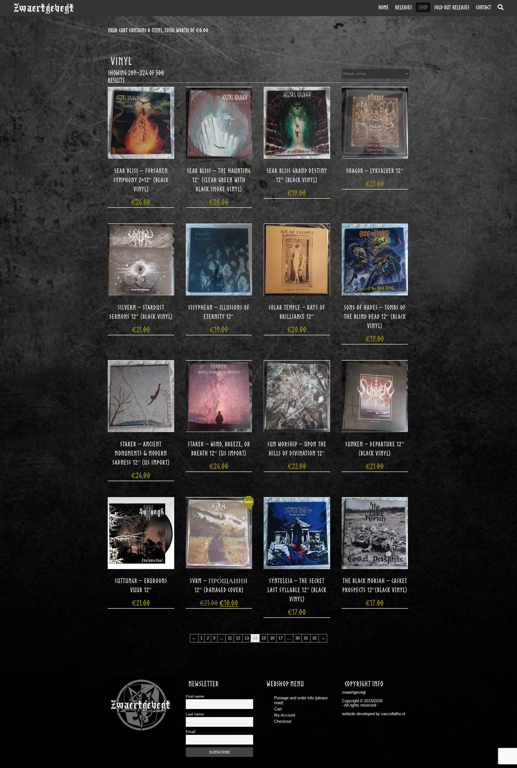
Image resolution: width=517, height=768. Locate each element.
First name (195, 696)
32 (314, 638)
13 (246, 638)
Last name (195, 714)
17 (280, 638)
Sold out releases (451, 7)
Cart (278, 709)
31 (306, 638)
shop (423, 7)
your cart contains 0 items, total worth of (158, 30)
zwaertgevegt (43, 8)
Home (383, 7)
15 (263, 638)
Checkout (282, 721)
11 (230, 638)
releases (403, 7)
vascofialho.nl (393, 714)
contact (483, 7)
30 (297, 638)
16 (272, 638)
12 (238, 638)
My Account (284, 715)
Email (190, 731)
